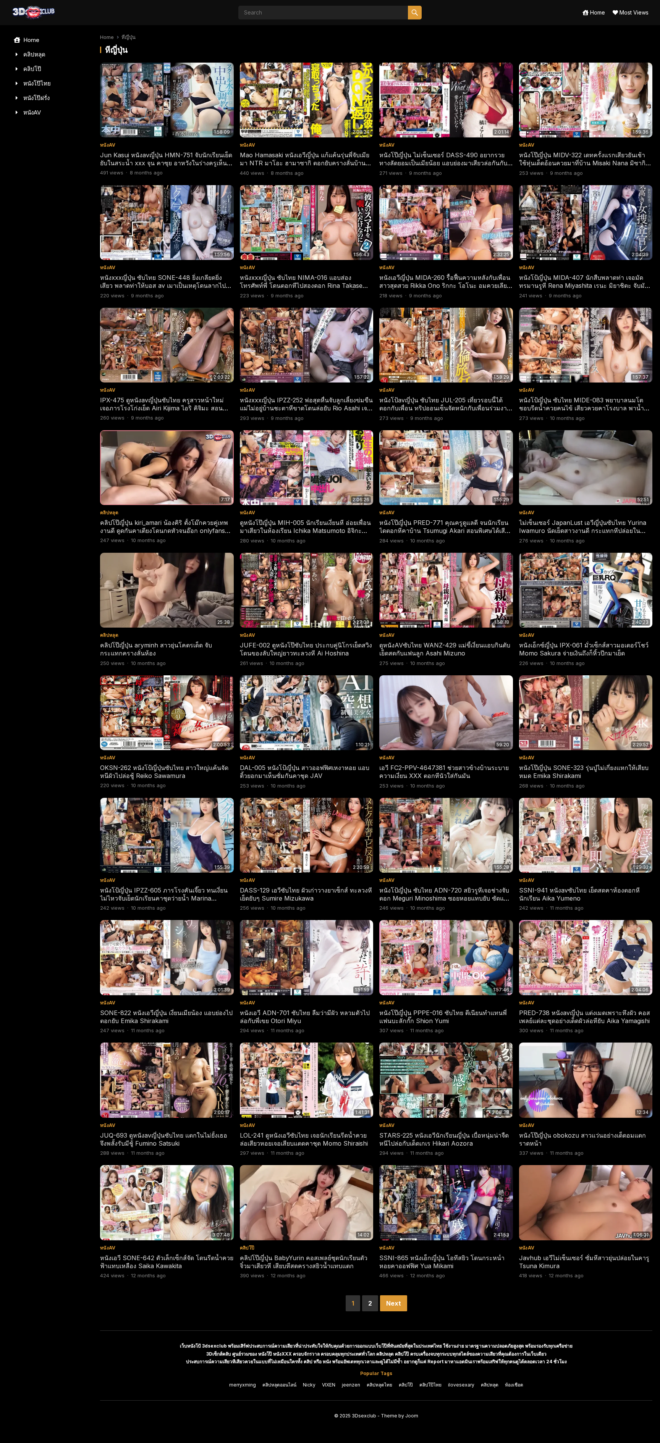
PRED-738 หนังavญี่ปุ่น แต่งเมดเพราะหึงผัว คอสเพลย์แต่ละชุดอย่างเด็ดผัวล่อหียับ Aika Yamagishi (584, 1017)
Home (597, 12)
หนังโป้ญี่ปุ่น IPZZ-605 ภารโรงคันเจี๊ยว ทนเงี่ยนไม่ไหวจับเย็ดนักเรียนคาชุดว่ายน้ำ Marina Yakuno (164, 898)
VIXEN (328, 1385)
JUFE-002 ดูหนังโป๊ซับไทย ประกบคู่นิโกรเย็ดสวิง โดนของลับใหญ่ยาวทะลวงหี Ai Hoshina (306, 649)
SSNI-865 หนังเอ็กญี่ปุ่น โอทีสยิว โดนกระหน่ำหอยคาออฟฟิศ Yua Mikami (442, 1262)
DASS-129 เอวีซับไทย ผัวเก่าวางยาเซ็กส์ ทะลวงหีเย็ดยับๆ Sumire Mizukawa (306, 894)
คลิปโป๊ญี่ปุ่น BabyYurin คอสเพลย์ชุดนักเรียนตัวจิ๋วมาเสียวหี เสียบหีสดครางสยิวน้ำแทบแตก (303, 1262)
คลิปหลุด (33, 54)
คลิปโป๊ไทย (430, 1385)
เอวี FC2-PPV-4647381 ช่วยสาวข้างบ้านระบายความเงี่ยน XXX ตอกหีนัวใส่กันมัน (444, 772)
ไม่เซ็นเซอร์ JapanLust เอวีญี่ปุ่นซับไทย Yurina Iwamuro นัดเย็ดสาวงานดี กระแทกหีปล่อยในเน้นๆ (582, 530)
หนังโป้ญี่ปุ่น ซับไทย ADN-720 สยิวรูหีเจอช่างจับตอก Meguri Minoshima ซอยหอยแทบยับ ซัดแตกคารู (445, 898)
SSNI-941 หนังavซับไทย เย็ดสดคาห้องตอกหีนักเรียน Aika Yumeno (579, 894)
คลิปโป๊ (31, 69)
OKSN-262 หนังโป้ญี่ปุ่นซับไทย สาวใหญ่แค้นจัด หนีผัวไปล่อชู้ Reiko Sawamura (164, 772)
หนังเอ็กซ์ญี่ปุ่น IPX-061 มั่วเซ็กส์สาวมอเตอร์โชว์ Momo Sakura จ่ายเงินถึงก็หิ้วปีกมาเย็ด (584, 649)
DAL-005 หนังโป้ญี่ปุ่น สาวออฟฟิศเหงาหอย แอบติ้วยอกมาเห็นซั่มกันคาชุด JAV (304, 772)
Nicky (309, 1385)
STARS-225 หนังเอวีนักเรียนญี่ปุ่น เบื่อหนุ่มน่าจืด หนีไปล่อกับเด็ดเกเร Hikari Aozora (444, 1139)
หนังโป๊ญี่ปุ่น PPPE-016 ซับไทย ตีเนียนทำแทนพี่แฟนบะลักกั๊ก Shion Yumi (443, 1017)
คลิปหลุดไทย (379, 1385)
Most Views (633, 12)
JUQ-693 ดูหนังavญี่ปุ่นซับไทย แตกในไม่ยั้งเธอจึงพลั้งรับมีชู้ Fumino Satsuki (163, 1139)
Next (393, 1303)
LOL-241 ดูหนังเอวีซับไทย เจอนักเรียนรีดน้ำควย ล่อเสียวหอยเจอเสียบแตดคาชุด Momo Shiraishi (304, 1139)
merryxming (242, 1385)
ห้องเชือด (514, 1385)
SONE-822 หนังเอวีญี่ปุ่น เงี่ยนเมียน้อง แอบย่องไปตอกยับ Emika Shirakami (166, 1017)
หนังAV (31, 112)
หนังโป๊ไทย (36, 83)
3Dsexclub (364, 1416)
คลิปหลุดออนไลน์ (279, 1385)
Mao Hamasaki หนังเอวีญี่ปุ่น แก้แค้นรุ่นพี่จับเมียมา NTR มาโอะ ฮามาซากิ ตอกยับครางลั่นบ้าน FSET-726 (304, 163)
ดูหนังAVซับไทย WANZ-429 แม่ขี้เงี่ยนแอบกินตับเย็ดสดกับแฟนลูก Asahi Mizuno (444, 649)
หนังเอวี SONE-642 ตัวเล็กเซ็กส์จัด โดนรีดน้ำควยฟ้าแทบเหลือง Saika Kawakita (166, 1262)
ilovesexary (461, 1385)
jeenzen (351, 1385)
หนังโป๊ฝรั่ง (36, 98)
